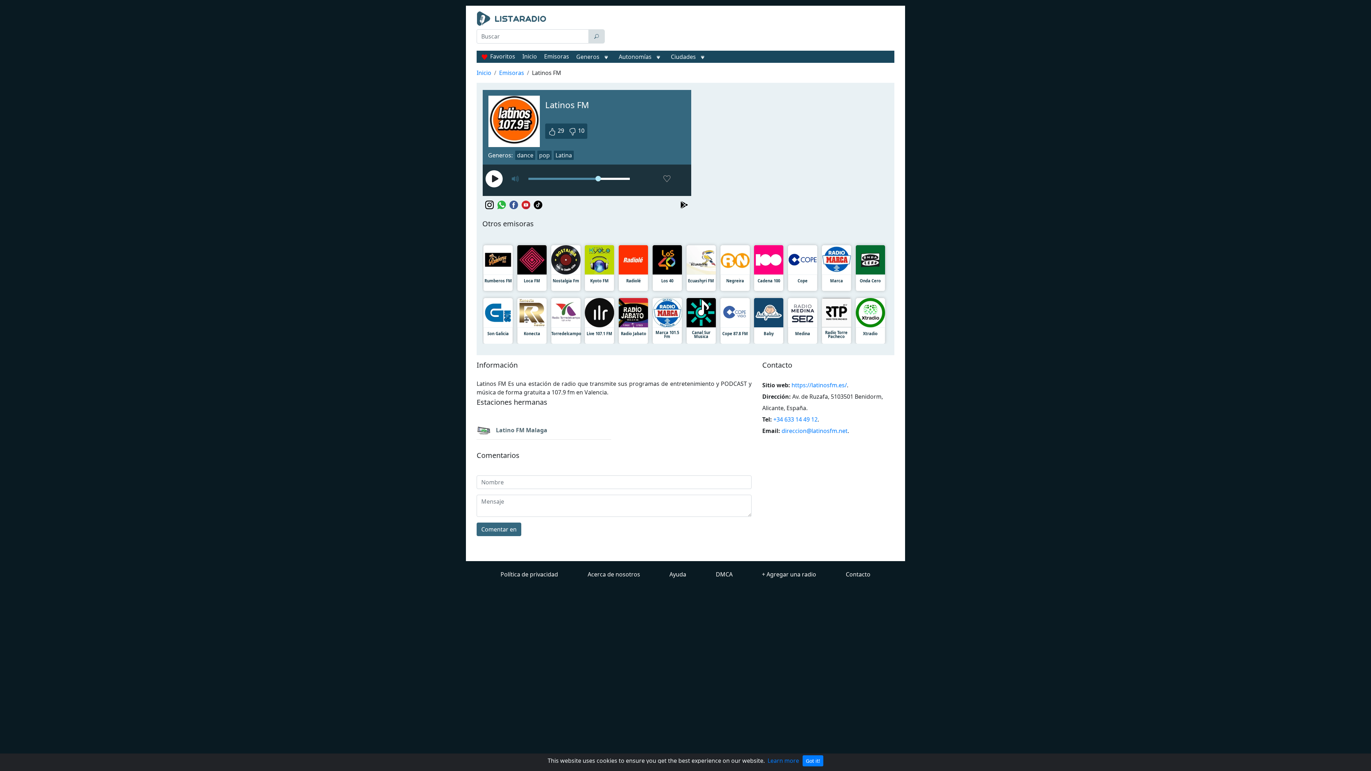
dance (525, 155)
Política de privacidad (529, 574)
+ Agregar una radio (789, 574)
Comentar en (499, 529)
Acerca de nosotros (614, 574)
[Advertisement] (751, 29)
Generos (587, 57)
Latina (564, 155)
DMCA (724, 574)
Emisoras (556, 56)
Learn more (783, 761)
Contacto (858, 574)
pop (544, 155)
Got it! (813, 760)
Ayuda (677, 574)
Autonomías (635, 57)
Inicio (529, 56)
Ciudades (683, 57)
